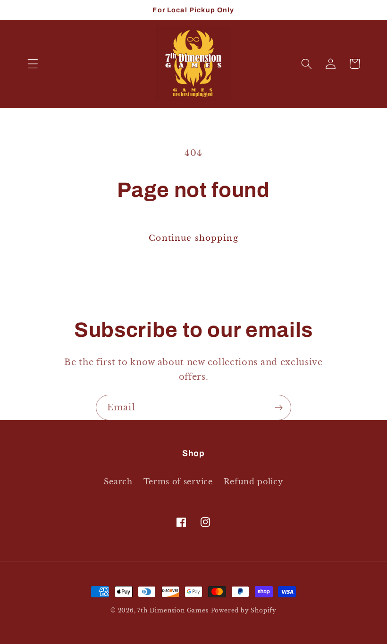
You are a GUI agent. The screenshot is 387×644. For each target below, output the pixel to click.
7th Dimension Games (172, 610)
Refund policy (253, 481)
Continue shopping (193, 238)
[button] (33, 64)
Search (118, 481)
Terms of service (178, 481)
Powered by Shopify (244, 610)
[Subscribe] (279, 407)
